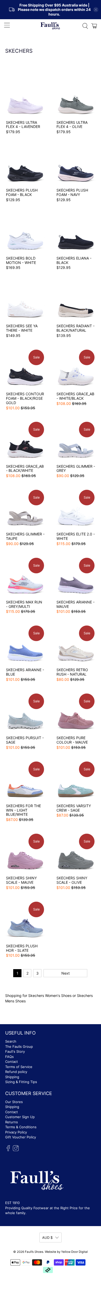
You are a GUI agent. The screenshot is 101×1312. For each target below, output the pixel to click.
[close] (95, 9)
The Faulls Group (19, 1046)
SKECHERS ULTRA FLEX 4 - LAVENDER (23, 124)
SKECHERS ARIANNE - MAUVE (75, 604)
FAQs (9, 1057)
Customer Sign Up (20, 1117)
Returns (11, 1122)
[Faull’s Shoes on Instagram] (16, 1150)
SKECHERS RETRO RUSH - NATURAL (72, 672)
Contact (11, 1061)
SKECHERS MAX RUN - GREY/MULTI (24, 604)
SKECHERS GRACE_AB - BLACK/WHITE (25, 468)
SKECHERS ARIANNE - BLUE (25, 672)
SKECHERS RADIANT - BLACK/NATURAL (75, 328)
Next (65, 973)
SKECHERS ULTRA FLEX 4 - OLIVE (72, 124)
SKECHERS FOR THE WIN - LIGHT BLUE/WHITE (23, 810)
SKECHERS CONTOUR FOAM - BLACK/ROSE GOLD (25, 398)
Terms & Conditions (21, 1127)
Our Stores (14, 1102)
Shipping (12, 1077)
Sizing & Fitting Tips (21, 1082)
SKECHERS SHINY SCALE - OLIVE (71, 880)
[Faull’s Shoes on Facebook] (8, 1150)
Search (10, 1041)
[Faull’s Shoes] (50, 26)
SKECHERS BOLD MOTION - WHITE (21, 260)
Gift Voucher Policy (20, 1137)
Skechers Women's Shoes (49, 995)
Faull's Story (15, 1051)
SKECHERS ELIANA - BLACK (73, 260)
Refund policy (16, 1072)
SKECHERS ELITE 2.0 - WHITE (75, 536)
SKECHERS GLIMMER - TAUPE (25, 536)
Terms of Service (18, 1067)
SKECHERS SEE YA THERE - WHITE (22, 328)
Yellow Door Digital (74, 1252)
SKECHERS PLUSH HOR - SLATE (22, 948)
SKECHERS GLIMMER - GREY (75, 468)
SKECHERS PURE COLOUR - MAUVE (72, 740)
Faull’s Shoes (34, 1252)
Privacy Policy (16, 1132)
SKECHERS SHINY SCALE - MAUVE (21, 880)
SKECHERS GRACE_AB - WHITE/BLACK (75, 396)
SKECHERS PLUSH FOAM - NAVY (72, 192)
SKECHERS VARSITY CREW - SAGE (73, 808)
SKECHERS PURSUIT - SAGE (25, 740)
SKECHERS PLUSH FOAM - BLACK (22, 192)
